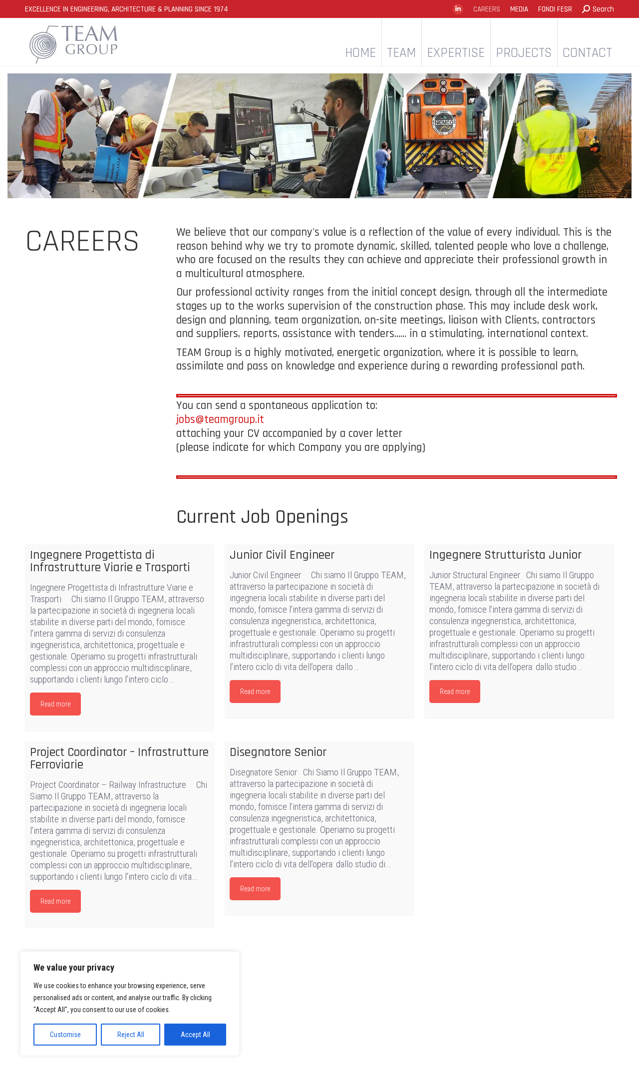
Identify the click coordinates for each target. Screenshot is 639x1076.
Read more (55, 704)
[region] (130, 1003)
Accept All (195, 1035)
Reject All (130, 1035)
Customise (65, 1035)
